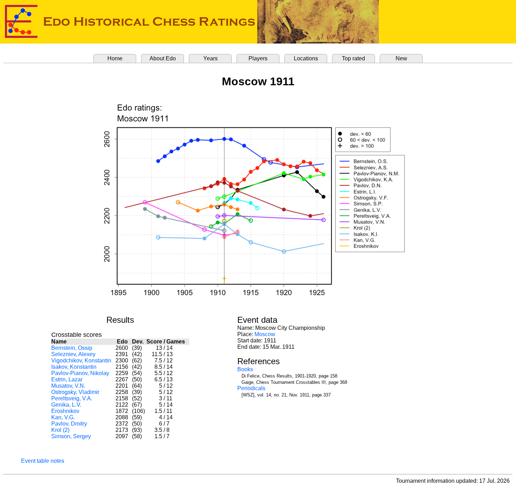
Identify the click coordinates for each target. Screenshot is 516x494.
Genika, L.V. (66, 405)
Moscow (264, 334)
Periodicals (251, 388)
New (401, 58)
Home (115, 58)
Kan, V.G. (63, 417)
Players (258, 58)
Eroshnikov (65, 411)
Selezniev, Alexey (73, 354)
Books (245, 369)
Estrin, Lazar (66, 379)
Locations (306, 58)
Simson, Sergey (71, 436)
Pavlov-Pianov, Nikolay (80, 373)
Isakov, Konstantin (74, 367)
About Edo (163, 58)
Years (210, 58)
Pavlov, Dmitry (69, 424)
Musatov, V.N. (68, 386)
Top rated (353, 58)
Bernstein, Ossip (71, 348)
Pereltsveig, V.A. (71, 398)
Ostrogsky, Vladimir (75, 392)
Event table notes (42, 461)
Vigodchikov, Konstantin (81, 360)
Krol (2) (60, 430)
